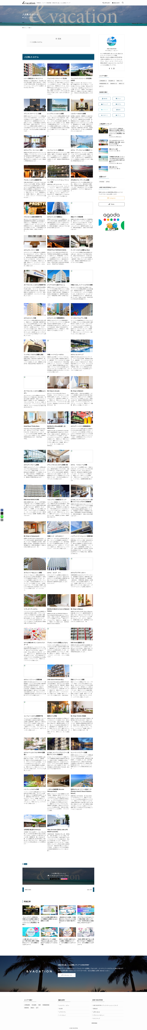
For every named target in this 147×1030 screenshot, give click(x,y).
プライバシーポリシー (98, 1015)
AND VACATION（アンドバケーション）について (105, 1005)
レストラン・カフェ (64, 1005)
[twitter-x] (111, 68)
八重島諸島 (103, 80)
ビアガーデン (62, 1012)
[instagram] (114, 68)
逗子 (101, 86)
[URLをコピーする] (2, 520)
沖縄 (25, 17)
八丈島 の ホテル (37, 42)
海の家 (61, 1008)
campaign (101, 181)
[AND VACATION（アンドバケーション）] (28, 2)
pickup (107, 181)
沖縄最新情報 (103, 83)
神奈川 (121, 83)
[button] (2, 510)
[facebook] (109, 68)
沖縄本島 (113, 83)
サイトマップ (96, 1018)
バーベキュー (62, 1015)
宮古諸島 (112, 80)
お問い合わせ (96, 1012)
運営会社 (95, 1008)
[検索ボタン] (123, 2)
